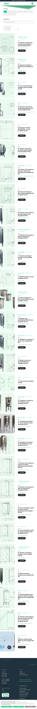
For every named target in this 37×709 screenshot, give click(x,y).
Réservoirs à (4, 673)
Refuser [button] (19, 706)
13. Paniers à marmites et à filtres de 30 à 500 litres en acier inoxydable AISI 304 (26, 299)
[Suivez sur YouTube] (32, 664)
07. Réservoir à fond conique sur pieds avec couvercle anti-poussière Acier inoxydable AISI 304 (26, 172)
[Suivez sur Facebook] (29, 664)
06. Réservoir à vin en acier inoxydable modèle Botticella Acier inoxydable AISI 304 (25, 150)
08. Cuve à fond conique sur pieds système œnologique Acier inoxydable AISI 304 (26, 193)
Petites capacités (22, 61)
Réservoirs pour (5, 679)
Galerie (3, 689)
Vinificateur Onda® (22, 673)
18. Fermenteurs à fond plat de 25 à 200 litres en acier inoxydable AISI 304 (25, 402)
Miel (27, 37)
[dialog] (18, 704)
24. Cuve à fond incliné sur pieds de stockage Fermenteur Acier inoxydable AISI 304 (26, 531)
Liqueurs (24, 37)
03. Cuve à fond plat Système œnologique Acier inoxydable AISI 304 (25, 87)
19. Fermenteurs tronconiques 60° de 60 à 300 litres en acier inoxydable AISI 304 (25, 423)
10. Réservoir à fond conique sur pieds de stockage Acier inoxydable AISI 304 (26, 236)
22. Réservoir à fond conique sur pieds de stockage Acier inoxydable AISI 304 (26, 488)
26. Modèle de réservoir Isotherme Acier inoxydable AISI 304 (26, 575)
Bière (18, 292)
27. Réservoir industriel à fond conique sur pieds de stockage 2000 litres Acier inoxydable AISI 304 (26, 597)
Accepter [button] (7, 706)
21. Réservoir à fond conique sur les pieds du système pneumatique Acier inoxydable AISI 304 (26, 465)
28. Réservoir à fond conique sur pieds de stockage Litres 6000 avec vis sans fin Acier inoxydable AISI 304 (26, 619)
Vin (18, 82)
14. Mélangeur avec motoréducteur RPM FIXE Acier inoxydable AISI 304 (25, 320)
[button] (5, 12)
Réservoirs (4, 682)
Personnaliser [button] (31, 706)
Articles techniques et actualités (6, 688)
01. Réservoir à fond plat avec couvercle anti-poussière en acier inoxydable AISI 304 (25, 44)
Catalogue (3, 691)
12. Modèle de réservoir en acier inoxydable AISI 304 (26, 277)
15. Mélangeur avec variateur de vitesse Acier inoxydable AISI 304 (26, 341)
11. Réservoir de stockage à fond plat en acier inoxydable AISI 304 (25, 257)
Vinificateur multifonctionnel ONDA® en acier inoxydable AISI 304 (26, 640)
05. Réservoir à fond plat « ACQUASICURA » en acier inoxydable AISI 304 (24, 129)
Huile (19, 37)
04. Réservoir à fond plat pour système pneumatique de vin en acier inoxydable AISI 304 (25, 108)
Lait (18, 377)
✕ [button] (35, 701)
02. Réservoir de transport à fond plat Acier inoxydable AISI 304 (25, 66)
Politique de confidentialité (25, 679)
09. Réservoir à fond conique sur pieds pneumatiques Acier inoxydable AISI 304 (26, 214)
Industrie (21, 37)
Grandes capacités (25, 459)
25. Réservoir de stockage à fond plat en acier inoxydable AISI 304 (25, 554)
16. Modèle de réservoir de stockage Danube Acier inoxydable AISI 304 (24, 362)
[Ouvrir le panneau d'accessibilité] (2, 355)
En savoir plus (22, 50)
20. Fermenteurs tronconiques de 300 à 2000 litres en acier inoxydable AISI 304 (25, 443)
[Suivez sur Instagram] (31, 664)
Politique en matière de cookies (26, 681)
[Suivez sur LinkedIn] (34, 664)
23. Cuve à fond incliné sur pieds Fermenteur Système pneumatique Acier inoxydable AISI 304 (26, 510)
